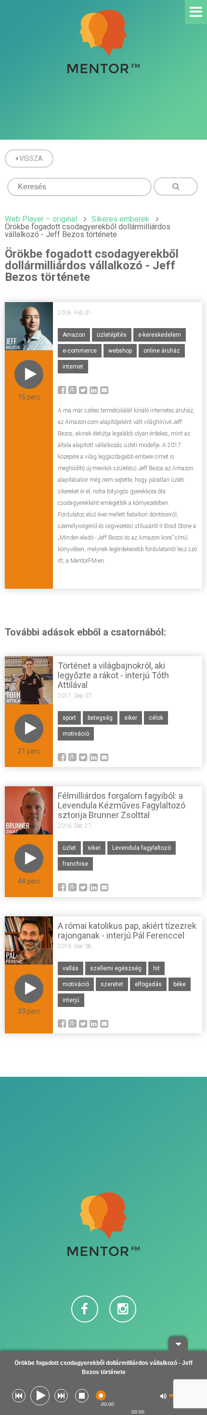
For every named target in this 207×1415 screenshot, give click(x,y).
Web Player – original (41, 219)
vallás (70, 968)
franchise (75, 863)
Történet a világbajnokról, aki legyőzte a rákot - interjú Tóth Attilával (113, 675)
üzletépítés (112, 334)
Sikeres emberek (120, 219)
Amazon (74, 334)
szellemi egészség (116, 968)
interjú (71, 1000)
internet (73, 366)
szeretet (112, 984)
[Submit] (176, 186)
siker (130, 717)
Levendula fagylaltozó (141, 848)
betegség (100, 717)
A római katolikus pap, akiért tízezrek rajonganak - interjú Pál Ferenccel (127, 930)
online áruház (161, 350)
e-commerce (80, 350)
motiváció (76, 733)
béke (179, 984)
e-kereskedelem (159, 334)
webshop (120, 350)
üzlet (69, 848)
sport (69, 717)
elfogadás (148, 984)
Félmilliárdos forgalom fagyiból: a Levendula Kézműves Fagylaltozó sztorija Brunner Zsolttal (121, 805)
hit (156, 968)
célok (156, 717)
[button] (19, 1395)
